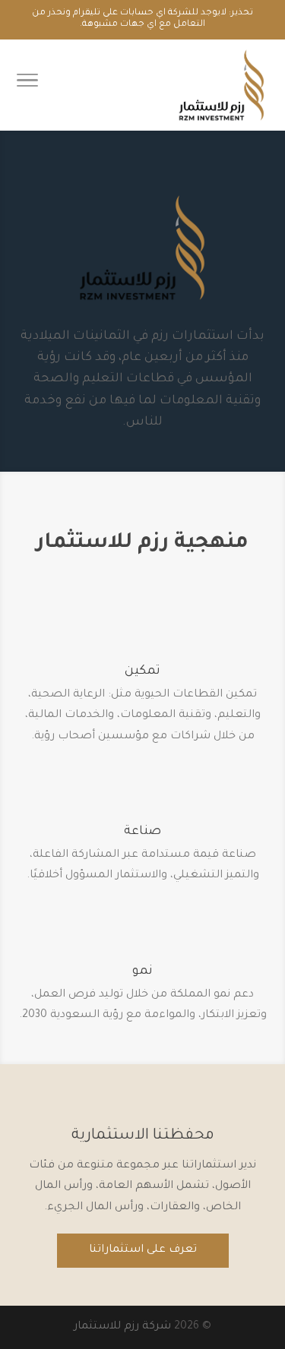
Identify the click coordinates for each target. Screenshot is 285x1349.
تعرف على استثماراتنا (143, 1250)
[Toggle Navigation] (27, 85)
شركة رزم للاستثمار (122, 1327)
